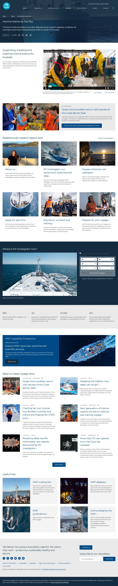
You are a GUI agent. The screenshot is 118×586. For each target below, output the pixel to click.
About (25, 8)
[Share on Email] (30, 35)
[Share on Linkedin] (26, 35)
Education (82, 8)
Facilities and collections (24, 16)
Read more (12, 362)
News (95, 8)
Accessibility (23, 563)
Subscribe (109, 559)
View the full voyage (96, 273)
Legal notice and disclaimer (47, 563)
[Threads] (19, 558)
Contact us (86, 547)
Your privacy (6, 566)
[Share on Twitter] (22, 35)
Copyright (32, 563)
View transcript (97, 92)
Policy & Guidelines (64, 563)
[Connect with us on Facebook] (4, 558)
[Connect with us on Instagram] (7, 558)
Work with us (53, 8)
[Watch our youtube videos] (23, 558)
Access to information (9, 563)
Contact (6, 35)
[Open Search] (113, 8)
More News (59, 465)
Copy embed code (109, 92)
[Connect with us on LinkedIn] (11, 558)
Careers (68, 8)
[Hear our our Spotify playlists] (15, 558)
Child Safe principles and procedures (53, 569)
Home (4, 16)
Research (37, 8)
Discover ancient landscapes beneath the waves (81, 126)
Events (106, 8)
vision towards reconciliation (60, 582)
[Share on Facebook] (19, 35)
